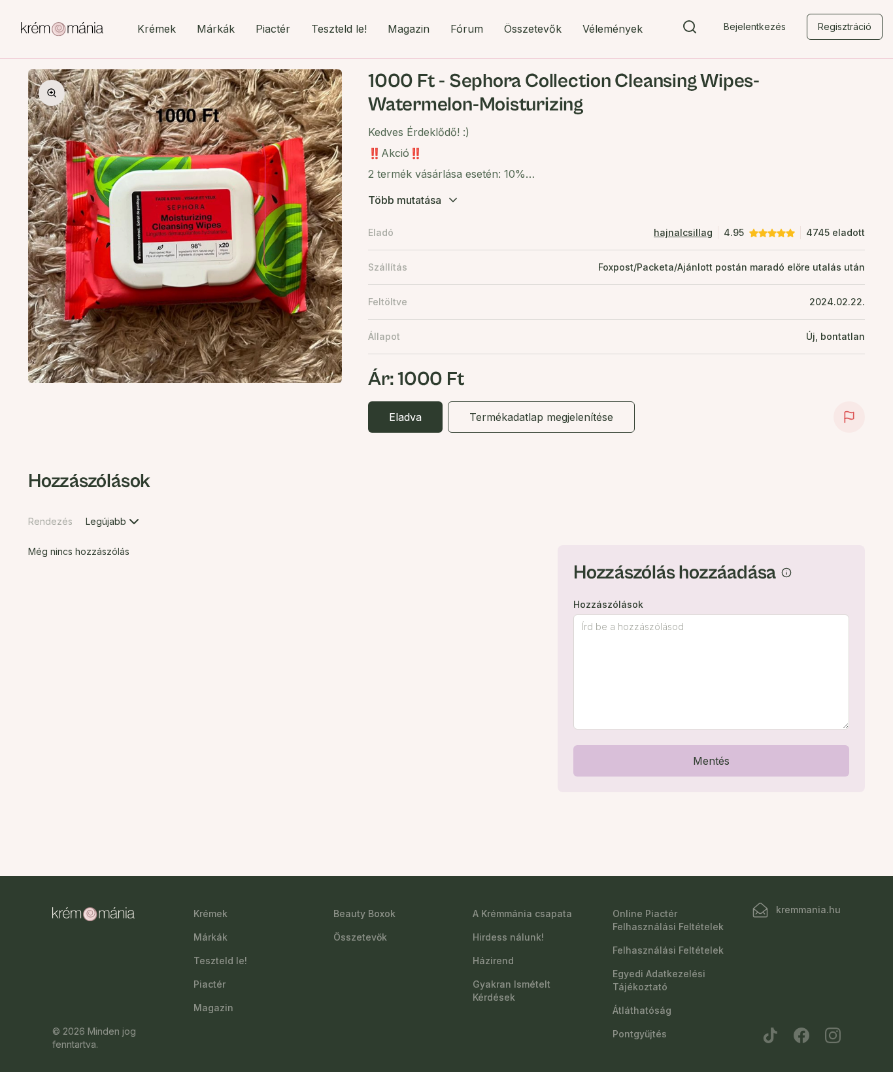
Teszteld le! (339, 28)
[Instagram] (833, 1035)
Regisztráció (844, 26)
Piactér (273, 28)
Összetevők (533, 28)
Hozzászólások (608, 604)
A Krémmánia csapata (522, 913)
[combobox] (114, 522)
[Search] (690, 29)
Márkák (216, 28)
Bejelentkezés (755, 26)
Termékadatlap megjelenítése (541, 417)
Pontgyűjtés (640, 1033)
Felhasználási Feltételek (668, 950)
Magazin (409, 28)
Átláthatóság (642, 1010)
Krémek (156, 28)
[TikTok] (770, 1035)
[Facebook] (801, 1035)
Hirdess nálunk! (508, 937)
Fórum (466, 28)
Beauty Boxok (364, 913)
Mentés (711, 760)
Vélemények (612, 28)
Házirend (493, 960)
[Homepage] (62, 29)
